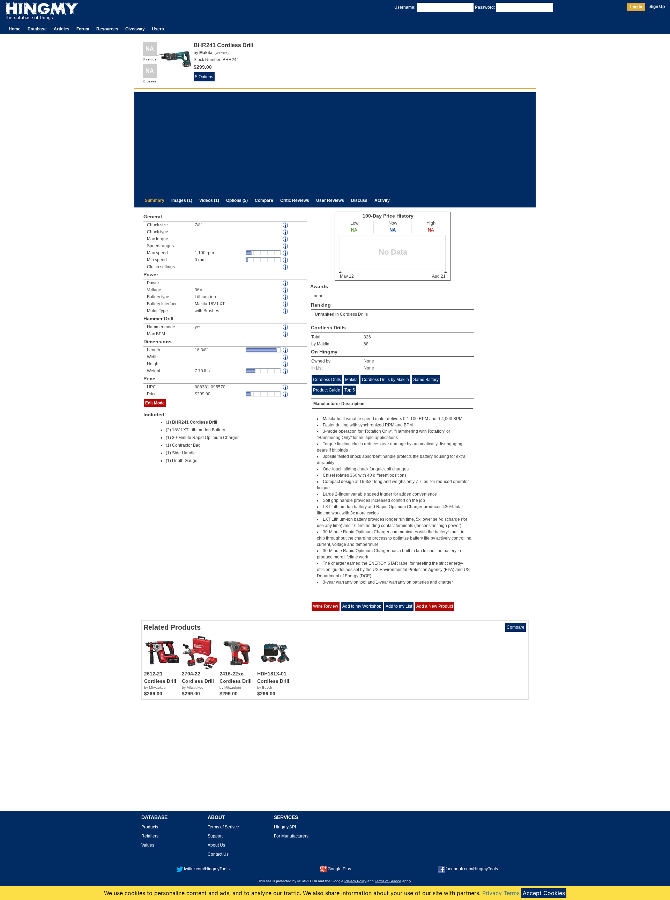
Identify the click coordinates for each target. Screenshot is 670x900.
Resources (107, 29)
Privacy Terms (501, 893)
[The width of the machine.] (286, 357)
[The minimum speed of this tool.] (286, 260)
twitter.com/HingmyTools (207, 868)
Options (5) (237, 200)
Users (158, 29)
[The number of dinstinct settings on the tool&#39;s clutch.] (286, 267)
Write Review (325, 606)
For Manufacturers (291, 836)
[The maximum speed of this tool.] (286, 253)
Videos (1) (209, 200)
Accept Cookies (544, 893)
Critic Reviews (294, 200)
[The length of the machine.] (286, 350)
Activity (382, 200)
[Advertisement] (335, 141)
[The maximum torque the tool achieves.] (286, 239)
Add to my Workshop (361, 606)
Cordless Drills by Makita (385, 379)
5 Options (204, 76)
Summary (154, 200)
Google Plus (339, 868)
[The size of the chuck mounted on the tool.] (286, 225)
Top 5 (349, 390)
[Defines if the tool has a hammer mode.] (286, 327)
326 (367, 337)
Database (37, 29)
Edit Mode (155, 403)
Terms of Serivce (223, 827)
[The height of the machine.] (286, 364)
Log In (636, 7)
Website (222, 53)
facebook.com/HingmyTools (472, 868)
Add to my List (399, 606)
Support (215, 836)
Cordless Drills (354, 314)
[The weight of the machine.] (286, 371)
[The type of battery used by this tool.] (286, 297)
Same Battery (426, 379)
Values (147, 845)
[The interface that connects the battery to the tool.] (286, 304)
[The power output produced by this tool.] (286, 283)
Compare (264, 200)
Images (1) (181, 200)
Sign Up (657, 6)
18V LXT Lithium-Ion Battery (198, 429)
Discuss (359, 200)
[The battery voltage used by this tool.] (286, 290)
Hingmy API (285, 827)
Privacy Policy (355, 881)
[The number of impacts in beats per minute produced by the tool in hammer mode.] (286, 334)
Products (149, 827)
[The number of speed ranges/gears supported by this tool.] (286, 246)
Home (15, 29)
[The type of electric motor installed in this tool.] (286, 311)
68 (366, 344)
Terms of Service (388, 881)
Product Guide (326, 390)
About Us (216, 845)
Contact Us (218, 854)
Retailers (149, 836)
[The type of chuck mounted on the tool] (286, 232)
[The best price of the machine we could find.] (286, 394)
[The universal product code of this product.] (286, 387)
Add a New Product (434, 606)
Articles (61, 29)
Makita (351, 379)
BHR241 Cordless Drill (194, 422)
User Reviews (330, 200)
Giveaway (135, 29)
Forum (82, 29)
